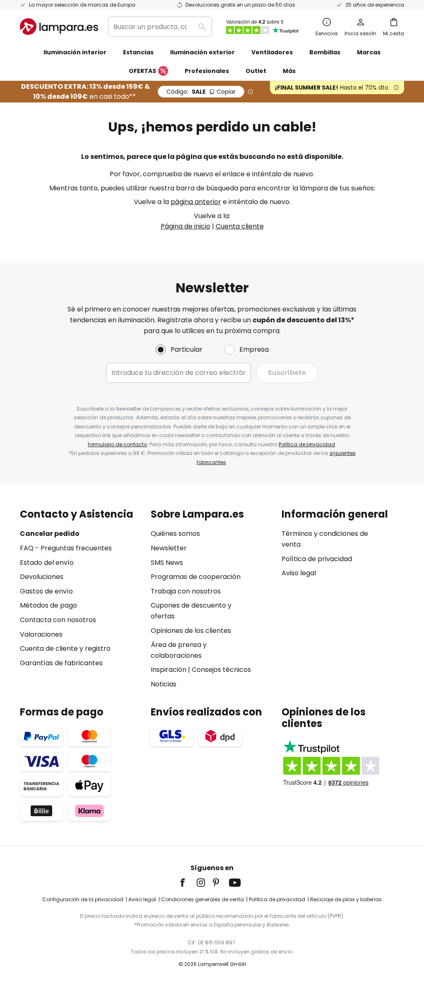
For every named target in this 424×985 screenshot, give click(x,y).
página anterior (196, 202)
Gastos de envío (46, 591)
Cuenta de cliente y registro (65, 648)
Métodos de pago (48, 605)
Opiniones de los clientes (191, 630)
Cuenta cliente (240, 226)
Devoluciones (41, 576)
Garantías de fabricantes (61, 663)
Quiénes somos (175, 533)
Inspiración (168, 669)
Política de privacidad (307, 444)
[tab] (81, 599)
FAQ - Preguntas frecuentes (66, 548)
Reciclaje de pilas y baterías (346, 899)
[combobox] (160, 26)
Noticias (163, 684)
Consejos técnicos (221, 669)
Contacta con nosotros (58, 620)
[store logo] (59, 26)
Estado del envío (47, 562)
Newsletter (169, 548)
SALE (201, 92)
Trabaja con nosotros (186, 591)
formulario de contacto (117, 444)
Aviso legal (299, 573)
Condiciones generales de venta (202, 899)
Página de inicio (185, 226)
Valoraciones (41, 634)
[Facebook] (188, 882)
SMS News (167, 562)
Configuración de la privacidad (82, 899)
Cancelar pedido (50, 533)
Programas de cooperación (196, 576)
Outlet (256, 71)
